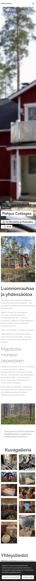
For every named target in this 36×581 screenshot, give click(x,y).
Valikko (33, 3)
